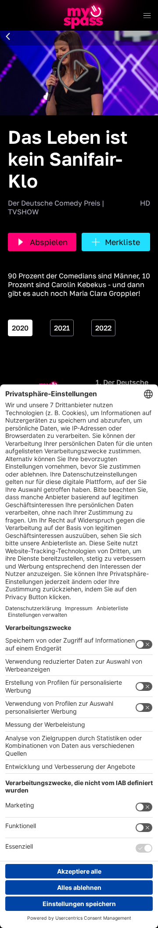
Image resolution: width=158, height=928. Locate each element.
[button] (8, 36)
